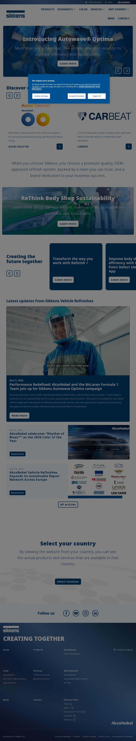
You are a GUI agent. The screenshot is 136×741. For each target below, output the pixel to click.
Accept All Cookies (76, 96)
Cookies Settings (41, 96)
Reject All (97, 96)
